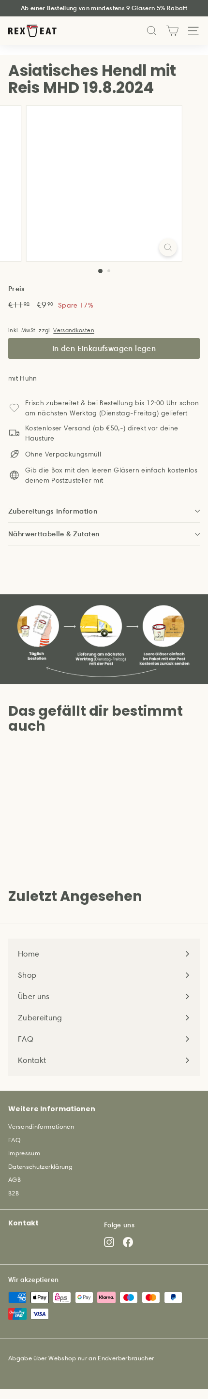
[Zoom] (168, 247)
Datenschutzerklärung (40, 1166)
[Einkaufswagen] (172, 30)
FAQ (14, 1140)
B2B (13, 1193)
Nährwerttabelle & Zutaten (54, 533)
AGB (14, 1179)
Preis (16, 288)
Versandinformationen (41, 1126)
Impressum (24, 1153)
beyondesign (61, 1368)
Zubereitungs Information (53, 510)
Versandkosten (73, 330)
